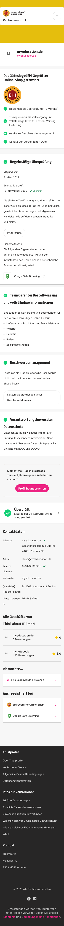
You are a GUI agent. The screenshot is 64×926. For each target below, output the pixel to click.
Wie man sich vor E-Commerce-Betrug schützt (30, 820)
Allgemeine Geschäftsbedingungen (23, 774)
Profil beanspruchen (32, 488)
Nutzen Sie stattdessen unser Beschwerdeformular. (24, 397)
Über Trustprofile (13, 760)
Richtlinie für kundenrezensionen (22, 807)
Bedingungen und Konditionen (41, 917)
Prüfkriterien (14, 232)
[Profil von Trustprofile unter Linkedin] (35, 898)
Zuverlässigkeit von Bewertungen (22, 813)
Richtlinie (9, 917)
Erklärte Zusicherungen (16, 800)
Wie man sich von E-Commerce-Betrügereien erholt (29, 831)
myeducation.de (26, 55)
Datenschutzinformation (17, 780)
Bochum (35, 551)
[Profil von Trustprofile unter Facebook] (29, 898)
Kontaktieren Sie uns (15, 767)
